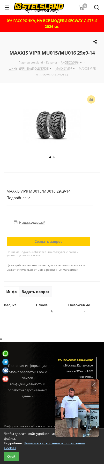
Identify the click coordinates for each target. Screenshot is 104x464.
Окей (11, 456)
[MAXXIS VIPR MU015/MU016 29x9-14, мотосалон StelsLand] (52, 125)
